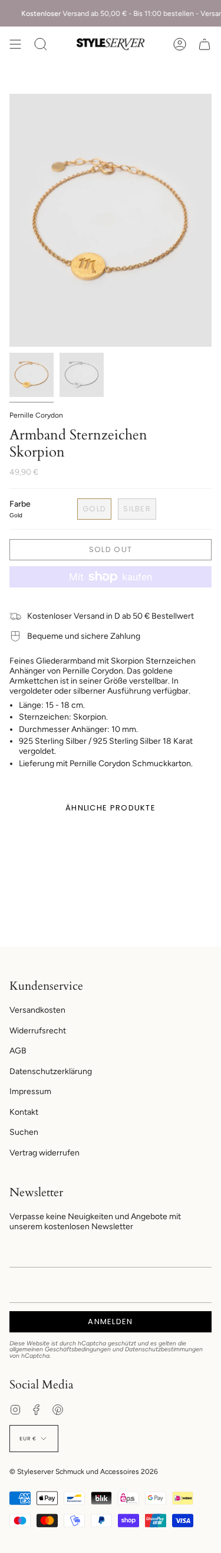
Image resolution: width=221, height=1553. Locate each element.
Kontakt (23, 1112)
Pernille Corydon (36, 415)
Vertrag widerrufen (44, 1153)
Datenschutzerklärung (50, 1071)
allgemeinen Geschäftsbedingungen (60, 1349)
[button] (41, 44)
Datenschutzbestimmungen (164, 1349)
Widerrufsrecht (37, 1031)
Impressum (30, 1091)
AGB (18, 1051)
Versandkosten (37, 1010)
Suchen (23, 1132)
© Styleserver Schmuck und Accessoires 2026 (83, 1471)
